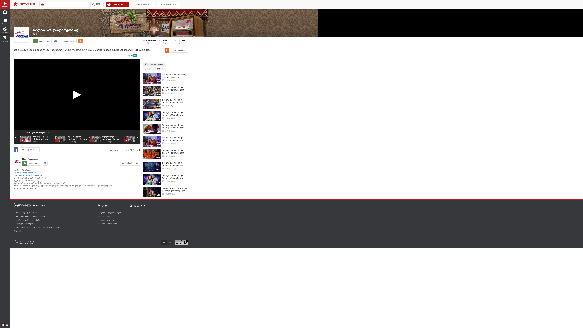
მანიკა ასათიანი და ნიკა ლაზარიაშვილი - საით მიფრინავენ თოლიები (174, 164)
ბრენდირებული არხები (25, 227)
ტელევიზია (139, 205)
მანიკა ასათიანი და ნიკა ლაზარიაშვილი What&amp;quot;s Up (173, 88)
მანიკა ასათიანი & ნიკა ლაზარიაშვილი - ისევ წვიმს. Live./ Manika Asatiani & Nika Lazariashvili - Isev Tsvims (175, 76)
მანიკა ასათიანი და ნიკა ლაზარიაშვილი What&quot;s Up (173, 101)
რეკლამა (18, 231)
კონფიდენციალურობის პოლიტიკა (31, 216)
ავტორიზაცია (143, 4)
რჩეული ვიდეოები (107, 220)
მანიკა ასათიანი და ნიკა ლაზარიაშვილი (173, 113)
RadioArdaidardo (30, 159)
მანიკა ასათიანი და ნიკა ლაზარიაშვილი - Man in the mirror (174, 151)
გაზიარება (33, 150)
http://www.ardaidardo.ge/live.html (28, 175)
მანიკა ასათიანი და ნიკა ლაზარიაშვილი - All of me (174, 126)
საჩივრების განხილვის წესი (27, 220)
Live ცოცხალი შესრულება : (35, 133)
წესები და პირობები (23, 224)
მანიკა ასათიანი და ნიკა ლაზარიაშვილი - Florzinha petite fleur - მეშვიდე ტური (174, 176)
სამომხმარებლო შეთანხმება (28, 213)
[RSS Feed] (80, 41)
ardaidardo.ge (69, 41)
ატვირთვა (118, 4)
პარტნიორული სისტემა (49, 227)
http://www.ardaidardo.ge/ (25, 173)
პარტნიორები (105, 216)
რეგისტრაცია (168, 4)
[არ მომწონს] (137, 163)
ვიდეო (105, 205)
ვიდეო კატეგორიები (108, 223)
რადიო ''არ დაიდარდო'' (53, 30)
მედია (36, 34)
